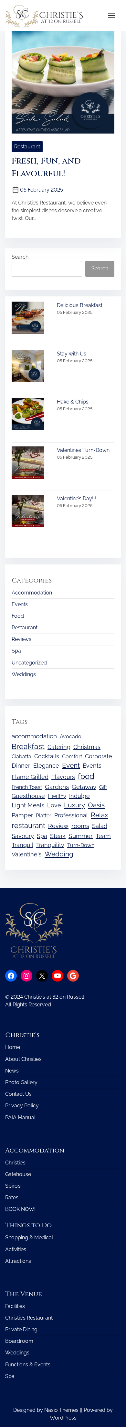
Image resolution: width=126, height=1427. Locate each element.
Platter (43, 816)
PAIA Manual (20, 1117)
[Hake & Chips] (28, 415)
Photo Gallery (21, 1082)
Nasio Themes (62, 1410)
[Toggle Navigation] (111, 15)
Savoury (23, 836)
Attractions (18, 1261)
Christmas (86, 746)
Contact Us (18, 1094)
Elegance (46, 765)
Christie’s (15, 1163)
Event (71, 765)
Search (20, 257)
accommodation (34, 736)
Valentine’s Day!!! (76, 498)
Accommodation (32, 593)
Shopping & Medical (29, 1237)
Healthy (57, 796)
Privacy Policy (22, 1106)
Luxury (74, 805)
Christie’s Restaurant (29, 1318)
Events (20, 604)
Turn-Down (80, 845)
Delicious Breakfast (79, 305)
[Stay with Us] (28, 367)
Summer (80, 836)
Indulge (79, 796)
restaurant (28, 825)
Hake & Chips (73, 402)
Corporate (98, 756)
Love (54, 805)
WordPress (63, 1418)
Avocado (70, 736)
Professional (71, 815)
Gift (103, 787)
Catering (58, 746)
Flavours (63, 776)
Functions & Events (27, 1365)
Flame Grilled (30, 776)
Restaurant (27, 147)
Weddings (24, 674)
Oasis (96, 805)
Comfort (72, 756)
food (86, 776)
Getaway (84, 787)
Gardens (57, 787)
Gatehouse (18, 1174)
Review (58, 826)
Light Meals (28, 805)
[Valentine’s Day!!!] (28, 512)
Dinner (21, 765)
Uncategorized (29, 663)
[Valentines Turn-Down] (28, 463)
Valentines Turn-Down (83, 450)
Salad (99, 826)
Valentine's (27, 854)
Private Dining (21, 1329)
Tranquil (22, 845)
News (12, 1071)
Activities (15, 1249)
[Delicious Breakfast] (28, 319)
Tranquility (50, 845)
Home (12, 1047)
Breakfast (28, 746)
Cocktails (46, 756)
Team (103, 836)
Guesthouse (28, 796)
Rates (11, 1197)
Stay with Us (71, 354)
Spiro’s (13, 1186)
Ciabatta (21, 756)
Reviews (21, 639)
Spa (16, 651)
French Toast (27, 787)
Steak (58, 836)
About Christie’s (23, 1059)
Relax (99, 815)
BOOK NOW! (20, 1209)
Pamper (22, 815)
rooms (80, 826)
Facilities (15, 1306)
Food (18, 616)
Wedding (59, 854)
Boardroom (19, 1341)
